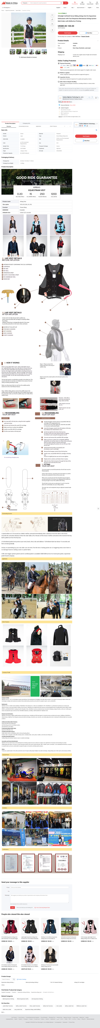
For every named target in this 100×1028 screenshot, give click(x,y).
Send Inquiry (67, 33)
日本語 (66, 1019)
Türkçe (78, 1019)
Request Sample (85, 36)
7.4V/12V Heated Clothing (56, 982)
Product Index (75, 1017)
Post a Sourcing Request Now (42, 907)
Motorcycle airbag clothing (32, 982)
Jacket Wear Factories (8, 1006)
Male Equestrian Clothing (8, 999)
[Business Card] (96, 130)
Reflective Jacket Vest (82, 1006)
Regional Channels (67, 1017)
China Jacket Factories (35, 1006)
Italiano (42, 1019)
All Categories (6, 7)
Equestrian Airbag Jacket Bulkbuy (32, 1009)
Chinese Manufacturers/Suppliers (32, 1017)
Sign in (97, 4)
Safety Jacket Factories (21, 1006)
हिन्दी (69, 1019)
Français (31, 1019)
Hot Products (14, 1017)
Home (2, 10)
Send (12, 907)
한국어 (62, 1019)
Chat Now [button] (89, 33)
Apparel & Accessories (9, 10)
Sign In (60, 116)
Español (20, 1019)
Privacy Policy (72, 1022)
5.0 (80, 125)
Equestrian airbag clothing (7, 982)
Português (26, 1019)
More (2, 1012)
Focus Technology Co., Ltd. (40, 1022)
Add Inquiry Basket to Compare (29, 57)
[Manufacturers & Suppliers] (9, 3)
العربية (58, 1019)
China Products (21, 1017)
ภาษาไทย (74, 1019)
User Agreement (58, 1022)
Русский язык (37, 1019)
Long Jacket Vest (18, 1009)
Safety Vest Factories (48, 1006)
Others (3, 985)
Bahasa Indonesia (90, 1019)
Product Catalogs (22, 979)
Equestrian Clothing (26, 10)
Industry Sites (59, 1017)
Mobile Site (82, 1017)
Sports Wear (18, 10)
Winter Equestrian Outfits (22, 999)
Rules (97, 7)
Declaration (65, 1022)
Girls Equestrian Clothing (37, 999)
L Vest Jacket (59, 1006)
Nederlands (53, 1019)
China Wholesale (44, 1017)
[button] (67, 126)
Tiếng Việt (83, 1019)
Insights (87, 1017)
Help (72, 7)
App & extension (80, 7)
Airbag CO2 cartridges (79, 982)
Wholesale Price (52, 1017)
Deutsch (47, 1019)
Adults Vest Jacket (7, 1009)
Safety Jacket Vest (69, 1006)
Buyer (65, 7)
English (15, 1019)
